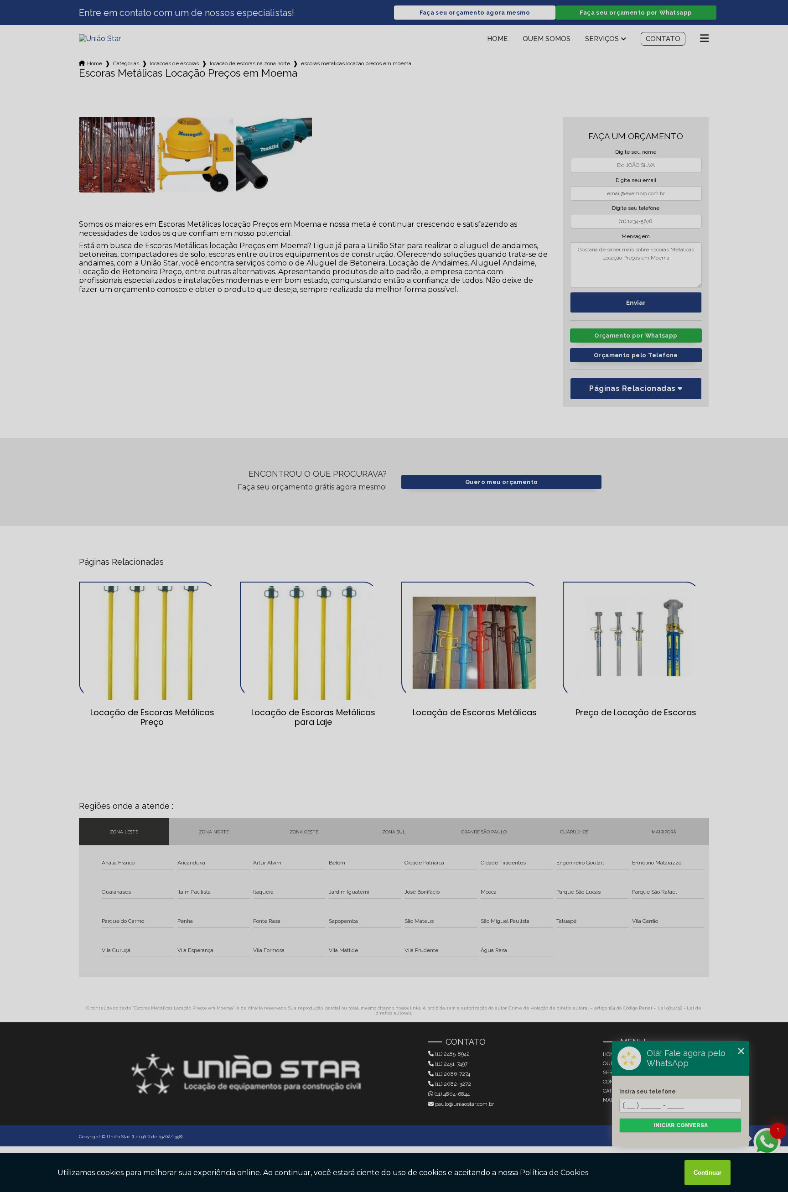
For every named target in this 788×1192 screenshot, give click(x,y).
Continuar (707, 1172)
